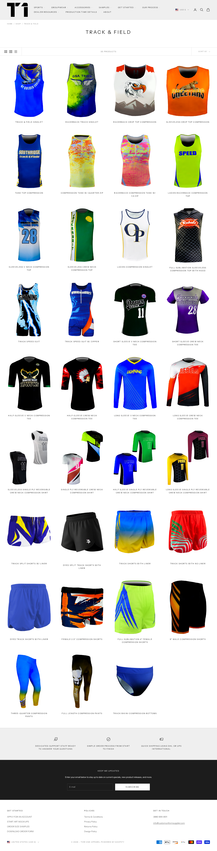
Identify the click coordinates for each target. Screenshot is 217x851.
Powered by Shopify (112, 842)
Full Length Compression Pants (82, 713)
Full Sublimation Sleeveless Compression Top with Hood (187, 269)
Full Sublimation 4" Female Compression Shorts (135, 640)
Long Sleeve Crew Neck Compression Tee (188, 417)
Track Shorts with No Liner (188, 563)
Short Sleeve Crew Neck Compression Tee (188, 343)
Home (10, 24)
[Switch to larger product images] (5, 52)
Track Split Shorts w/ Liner (29, 563)
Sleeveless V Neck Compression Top (29, 268)
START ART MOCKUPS (18, 821)
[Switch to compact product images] (15, 52)
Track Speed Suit (29, 342)
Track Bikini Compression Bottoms (135, 713)
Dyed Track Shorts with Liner (29, 639)
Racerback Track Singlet (82, 122)
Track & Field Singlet (29, 122)
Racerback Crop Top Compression (134, 122)
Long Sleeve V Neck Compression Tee (135, 417)
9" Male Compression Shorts (188, 639)
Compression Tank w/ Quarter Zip (82, 193)
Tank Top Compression (29, 193)
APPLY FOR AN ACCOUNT (19, 816)
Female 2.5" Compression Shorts (82, 639)
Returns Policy (90, 826)
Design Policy (90, 831)
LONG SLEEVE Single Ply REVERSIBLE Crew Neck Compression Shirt (188, 491)
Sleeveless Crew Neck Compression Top (82, 268)
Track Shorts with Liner (135, 563)
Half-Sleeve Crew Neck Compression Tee (82, 417)
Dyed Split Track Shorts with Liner (82, 566)
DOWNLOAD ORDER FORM (20, 831)
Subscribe (132, 787)
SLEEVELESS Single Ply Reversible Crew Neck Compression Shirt (29, 491)
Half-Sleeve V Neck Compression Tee (29, 417)
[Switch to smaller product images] (10, 52)
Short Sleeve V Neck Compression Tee (135, 343)
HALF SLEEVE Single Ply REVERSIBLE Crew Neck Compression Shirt (135, 491)
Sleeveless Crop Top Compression (187, 122)
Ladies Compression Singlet (135, 267)
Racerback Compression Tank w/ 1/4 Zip (135, 194)
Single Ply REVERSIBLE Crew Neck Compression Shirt (82, 491)
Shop (18, 24)
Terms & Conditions (93, 816)
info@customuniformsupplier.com (169, 823)
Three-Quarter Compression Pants (29, 714)
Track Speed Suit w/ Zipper (82, 342)
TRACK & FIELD (31, 24)
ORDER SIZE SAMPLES (18, 826)
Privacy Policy (90, 821)
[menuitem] (39, 7)
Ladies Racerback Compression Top (188, 194)
